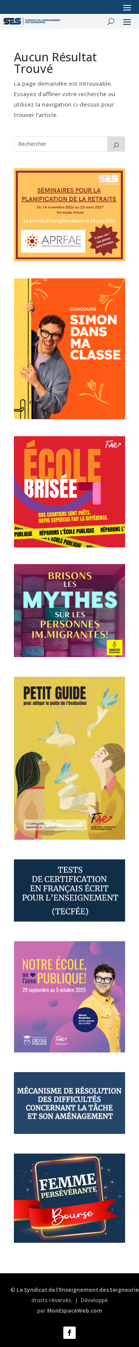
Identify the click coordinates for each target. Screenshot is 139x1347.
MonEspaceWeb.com (74, 1310)
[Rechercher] (116, 144)
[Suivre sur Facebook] (69, 1333)
